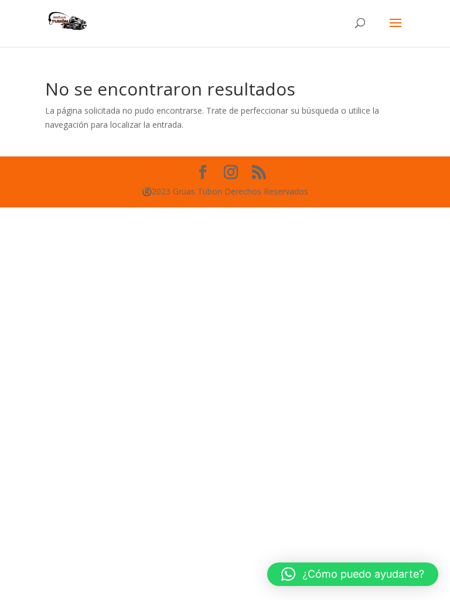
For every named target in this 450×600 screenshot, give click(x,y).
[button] (352, 574)
